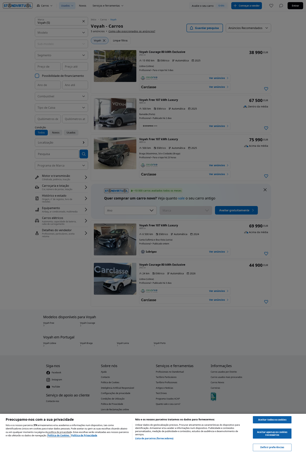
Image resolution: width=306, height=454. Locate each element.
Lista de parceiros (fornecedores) (154, 438)
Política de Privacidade (84, 435)
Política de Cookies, (59, 435)
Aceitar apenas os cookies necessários (272, 433)
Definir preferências (272, 447)
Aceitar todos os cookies (272, 419)
